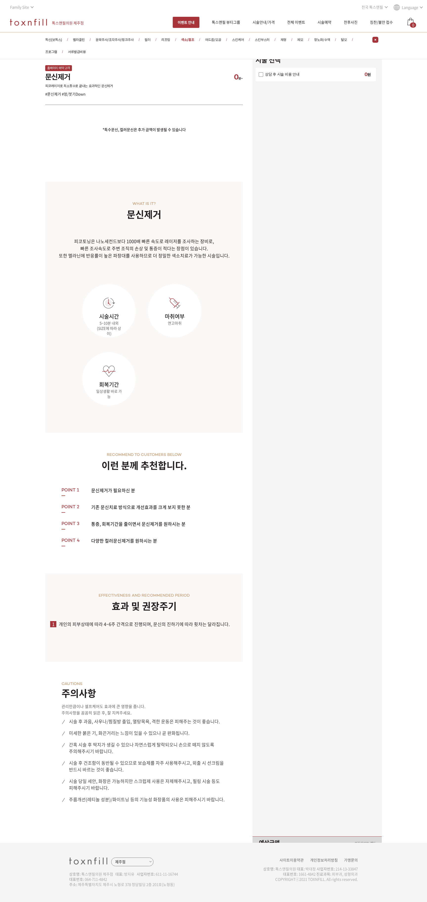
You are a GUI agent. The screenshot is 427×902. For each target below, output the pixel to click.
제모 (300, 39)
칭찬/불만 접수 (381, 22)
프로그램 (51, 52)
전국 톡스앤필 (372, 7)
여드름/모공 (213, 39)
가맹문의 (351, 860)
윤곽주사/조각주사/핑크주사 (115, 39)
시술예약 (324, 22)
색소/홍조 (187, 39)
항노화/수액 (322, 39)
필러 (147, 39)
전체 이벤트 (296, 22)
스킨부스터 (262, 39)
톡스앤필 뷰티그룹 (226, 22)
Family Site (19, 7)
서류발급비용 (77, 52)
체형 (283, 39)
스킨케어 (238, 39)
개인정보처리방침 (324, 860)
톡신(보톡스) (53, 39)
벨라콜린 (79, 39)
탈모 (344, 39)
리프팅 (165, 39)
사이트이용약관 (291, 860)
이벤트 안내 (186, 22)
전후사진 (351, 22)
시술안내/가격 (264, 22)
